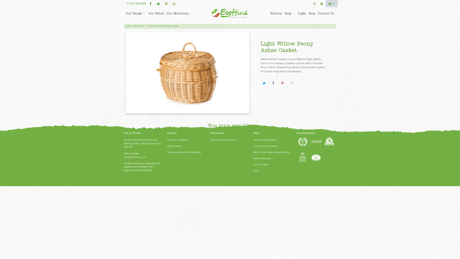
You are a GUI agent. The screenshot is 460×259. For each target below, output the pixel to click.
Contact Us (326, 13)
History (276, 13)
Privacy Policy (174, 146)
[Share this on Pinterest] (282, 83)
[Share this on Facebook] (273, 83)
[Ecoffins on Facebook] (150, 3)
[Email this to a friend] (291, 83)
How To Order (260, 164)
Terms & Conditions (178, 139)
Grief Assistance (262, 158)
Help (289, 13)
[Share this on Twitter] (264, 83)
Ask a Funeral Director (265, 139)
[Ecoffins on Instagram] (174, 3)
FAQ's (256, 170)
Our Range (134, 13)
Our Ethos (156, 13)
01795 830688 (136, 3)
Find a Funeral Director (265, 146)
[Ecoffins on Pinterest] (166, 3)
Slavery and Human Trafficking (184, 152)
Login (302, 13)
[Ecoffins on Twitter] (158, 3)
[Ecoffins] (230, 14)
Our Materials (178, 13)
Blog (312, 13)
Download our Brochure (223, 139)
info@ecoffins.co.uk (134, 157)
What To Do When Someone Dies (271, 152)
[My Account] (321, 3)
